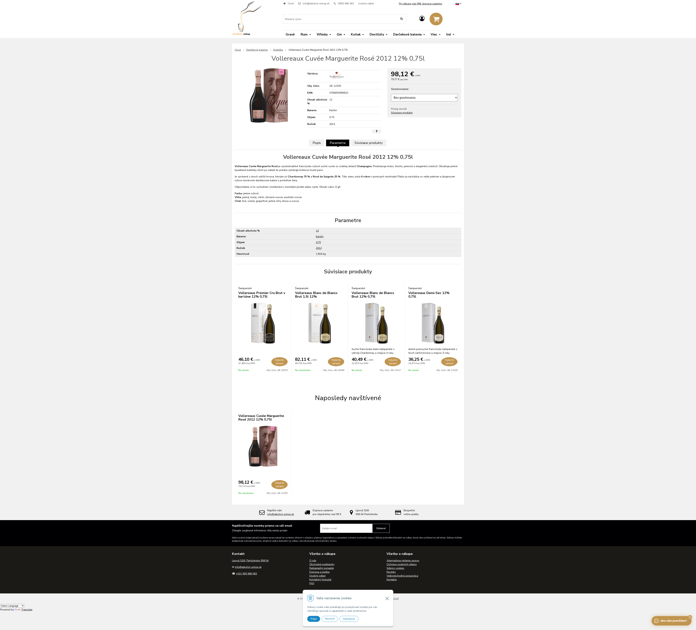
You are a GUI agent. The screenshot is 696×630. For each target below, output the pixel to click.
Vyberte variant (279, 361)
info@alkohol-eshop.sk (316, 3)
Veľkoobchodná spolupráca (402, 576)
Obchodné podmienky (321, 564)
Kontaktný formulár (320, 579)
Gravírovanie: (400, 89)
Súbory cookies (395, 568)
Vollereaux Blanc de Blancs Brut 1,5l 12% (316, 295)
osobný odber (366, 3)
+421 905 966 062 (246, 573)
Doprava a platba (319, 572)
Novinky (391, 572)
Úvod (291, 3)
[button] (690, 617)
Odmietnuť (349, 618)
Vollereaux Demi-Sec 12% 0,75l (429, 295)
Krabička (278, 50)
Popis (317, 143)
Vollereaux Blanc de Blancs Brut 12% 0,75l (373, 295)
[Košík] (436, 19)
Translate (26, 609)
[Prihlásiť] (422, 18)
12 (317, 230)
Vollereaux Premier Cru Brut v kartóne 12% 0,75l (261, 295)
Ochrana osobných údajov (402, 564)
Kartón (320, 236)
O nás (312, 560)
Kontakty (392, 579)
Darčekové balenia (257, 50)
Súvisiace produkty (402, 112)
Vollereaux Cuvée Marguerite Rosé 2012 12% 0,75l (261, 418)
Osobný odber (317, 576)
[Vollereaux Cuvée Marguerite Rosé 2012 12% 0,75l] (269, 95)
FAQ (311, 583)
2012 (319, 248)
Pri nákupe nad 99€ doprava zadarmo (420, 3)
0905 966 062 (346, 3)
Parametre (338, 143)
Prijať (314, 618)
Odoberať (381, 528)
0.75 (318, 242)
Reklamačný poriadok (321, 568)
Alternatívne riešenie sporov (403, 560)
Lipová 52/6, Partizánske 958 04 (250, 560)
